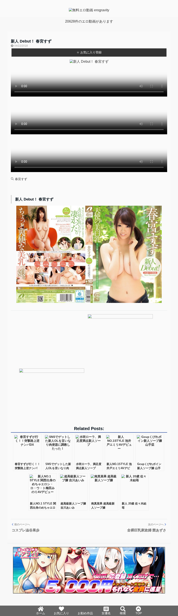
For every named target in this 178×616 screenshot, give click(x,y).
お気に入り (61, 613)
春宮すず (21, 179)
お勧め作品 (85, 613)
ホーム (40, 613)
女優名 (106, 613)
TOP (138, 613)
